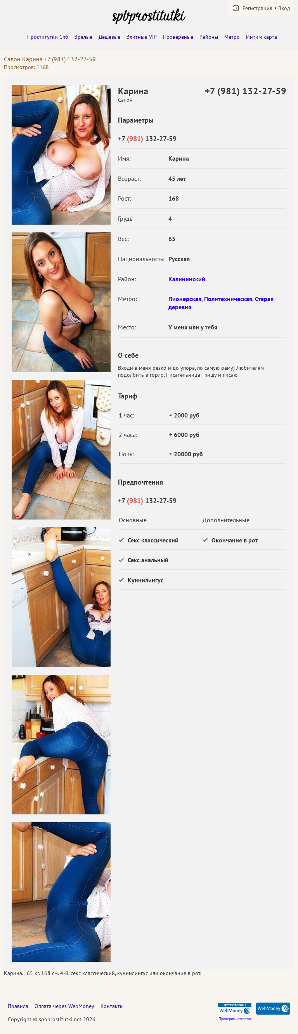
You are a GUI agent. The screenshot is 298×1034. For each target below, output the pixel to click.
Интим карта (261, 36)
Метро (232, 36)
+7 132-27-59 (147, 138)
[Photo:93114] (61, 302)
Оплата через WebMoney (64, 1006)
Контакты (111, 1006)
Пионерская (184, 299)
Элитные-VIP (141, 36)
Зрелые (83, 36)
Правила (18, 1006)
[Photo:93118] (61, 892)
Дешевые (109, 36)
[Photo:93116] (61, 597)
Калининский (186, 279)
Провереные (178, 36)
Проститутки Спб (47, 36)
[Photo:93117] (61, 744)
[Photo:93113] (61, 155)
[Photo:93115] (61, 450)
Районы (208, 36)
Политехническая (228, 299)
